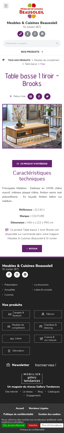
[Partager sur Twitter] (47, 96)
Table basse (31, 64)
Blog (40, 392)
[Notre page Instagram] (35, 34)
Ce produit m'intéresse (33, 164)
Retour (33, 249)
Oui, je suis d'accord (13, 425)
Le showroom (41, 285)
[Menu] (6, 6)
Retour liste (19, 96)
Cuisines (9, 295)
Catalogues (54, 392)
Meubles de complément (46, 60)
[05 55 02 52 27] (20, 34)
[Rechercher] (57, 43)
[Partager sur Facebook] (39, 96)
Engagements (33, 395)
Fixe (42, 64)
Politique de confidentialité (18, 414)
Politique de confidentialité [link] (32, 430)
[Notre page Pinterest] (42, 34)
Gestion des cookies (49, 414)
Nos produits (30, 52)
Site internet (11, 392)
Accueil (20, 408)
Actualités (9, 290)
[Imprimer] (31, 96)
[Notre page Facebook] (28, 34)
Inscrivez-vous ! (45, 365)
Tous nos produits (19, 60)
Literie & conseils (43, 290)
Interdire (33, 425)
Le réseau (28, 392)
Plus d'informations (52, 425)
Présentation (11, 285)
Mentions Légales (38, 408)
